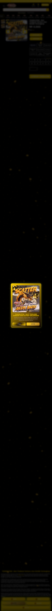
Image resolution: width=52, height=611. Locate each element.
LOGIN (19, 324)
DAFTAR (33, 324)
